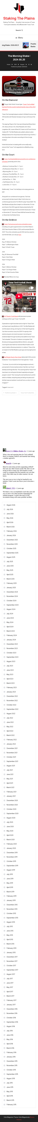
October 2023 (11, 653)
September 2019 (12, 865)
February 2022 (12, 739)
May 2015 (10, 1091)
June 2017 (10, 983)
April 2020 (10, 835)
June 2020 (10, 826)
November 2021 (12, 753)
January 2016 (11, 1057)
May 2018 (10, 935)
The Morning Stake (11, 85)
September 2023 (12, 657)
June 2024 (10, 618)
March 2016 (10, 1048)
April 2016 (10, 1044)
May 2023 (10, 674)
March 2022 (10, 735)
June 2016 (10, 1035)
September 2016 (12, 1022)
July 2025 (10, 561)
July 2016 (10, 1031)
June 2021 (10, 774)
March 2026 (10, 527)
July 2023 (10, 666)
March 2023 (10, 683)
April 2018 (10, 939)
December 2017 (12, 957)
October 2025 (11, 548)
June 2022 (10, 722)
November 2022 (12, 700)
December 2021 (12, 748)
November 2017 (12, 961)
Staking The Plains (19, 18)
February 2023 (12, 687)
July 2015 (10, 1083)
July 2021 (10, 770)
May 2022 (10, 726)
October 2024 (11, 600)
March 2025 (10, 579)
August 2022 (11, 713)
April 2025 (10, 574)
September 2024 (13, 605)
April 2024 (10, 627)
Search (18, 30)
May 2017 (10, 987)
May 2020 (10, 831)
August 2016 (11, 1026)
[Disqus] (19, 420)
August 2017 (11, 974)
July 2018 (10, 926)
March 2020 (11, 839)
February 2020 (12, 844)
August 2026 (11, 505)
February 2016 (11, 1052)
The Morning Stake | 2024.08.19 (11, 393)
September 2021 (12, 761)
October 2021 (11, 757)
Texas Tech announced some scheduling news (18, 224)
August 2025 (11, 557)
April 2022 (10, 731)
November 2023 (12, 648)
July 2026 (10, 509)
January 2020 (11, 848)
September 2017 (12, 970)
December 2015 (12, 1061)
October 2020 (11, 809)
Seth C (20, 89)
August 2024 (11, 609)
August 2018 (11, 922)
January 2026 (11, 535)
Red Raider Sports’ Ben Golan (12, 357)
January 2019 (11, 900)
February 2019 (11, 896)
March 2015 (10, 1100)
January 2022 (11, 744)
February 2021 (11, 792)
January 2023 (11, 692)
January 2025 (11, 587)
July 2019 (10, 874)
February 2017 (11, 1000)
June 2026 (10, 514)
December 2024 (12, 592)
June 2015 (10, 1087)
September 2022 (12, 709)
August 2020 (11, 818)
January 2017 (11, 1005)
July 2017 (10, 978)
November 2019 (12, 857)
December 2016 (12, 1009)
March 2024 (11, 631)
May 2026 (10, 518)
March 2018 (10, 944)
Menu (20, 38)
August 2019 (11, 870)
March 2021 (10, 787)
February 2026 (12, 531)
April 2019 (10, 887)
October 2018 (11, 913)
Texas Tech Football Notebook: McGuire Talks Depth (28, 393)
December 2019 (12, 852)
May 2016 (10, 1039)
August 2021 (11, 766)
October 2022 (11, 705)
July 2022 (10, 718)
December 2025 (12, 540)
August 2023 (11, 661)
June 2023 (10, 670)
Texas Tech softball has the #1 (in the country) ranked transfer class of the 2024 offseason (18, 107)
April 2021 (10, 783)
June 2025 (10, 566)
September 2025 (12, 553)
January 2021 (11, 796)
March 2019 (10, 892)
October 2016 (11, 1018)
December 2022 (12, 696)
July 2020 (10, 822)
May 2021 (10, 779)
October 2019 (11, 861)
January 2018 (11, 952)
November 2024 (12, 596)
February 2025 (12, 583)
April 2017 (10, 991)
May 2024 (10, 622)
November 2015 (12, 1065)
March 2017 (10, 996)
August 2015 (11, 1078)
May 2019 (10, 883)
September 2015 (12, 1074)
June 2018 (10, 931)
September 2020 (12, 813)
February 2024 (12, 635)
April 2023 (10, 679)
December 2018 (12, 905)
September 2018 (12, 918)
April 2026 (10, 522)
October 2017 (11, 965)
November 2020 (12, 805)
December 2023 (12, 644)
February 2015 (11, 1104)
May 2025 (10, 570)
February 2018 (11, 948)
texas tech (10, 387)
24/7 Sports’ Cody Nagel (11, 316)
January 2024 (11, 640)
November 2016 (12, 1013)
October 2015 (11, 1070)
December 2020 (12, 800)
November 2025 (12, 544)
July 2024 (10, 613)
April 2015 (10, 1096)
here (19, 234)
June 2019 (10, 879)
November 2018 (12, 909)
